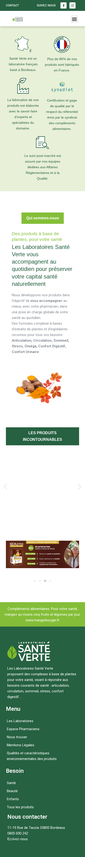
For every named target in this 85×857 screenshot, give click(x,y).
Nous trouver (17, 737)
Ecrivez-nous (17, 839)
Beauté (12, 791)
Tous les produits (20, 807)
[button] (74, 19)
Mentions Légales (20, 745)
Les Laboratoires (20, 721)
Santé (11, 783)
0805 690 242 (17, 833)
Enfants (13, 799)
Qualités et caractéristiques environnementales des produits (32, 756)
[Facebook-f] (63, 5)
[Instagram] (72, 5)
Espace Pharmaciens (23, 729)
